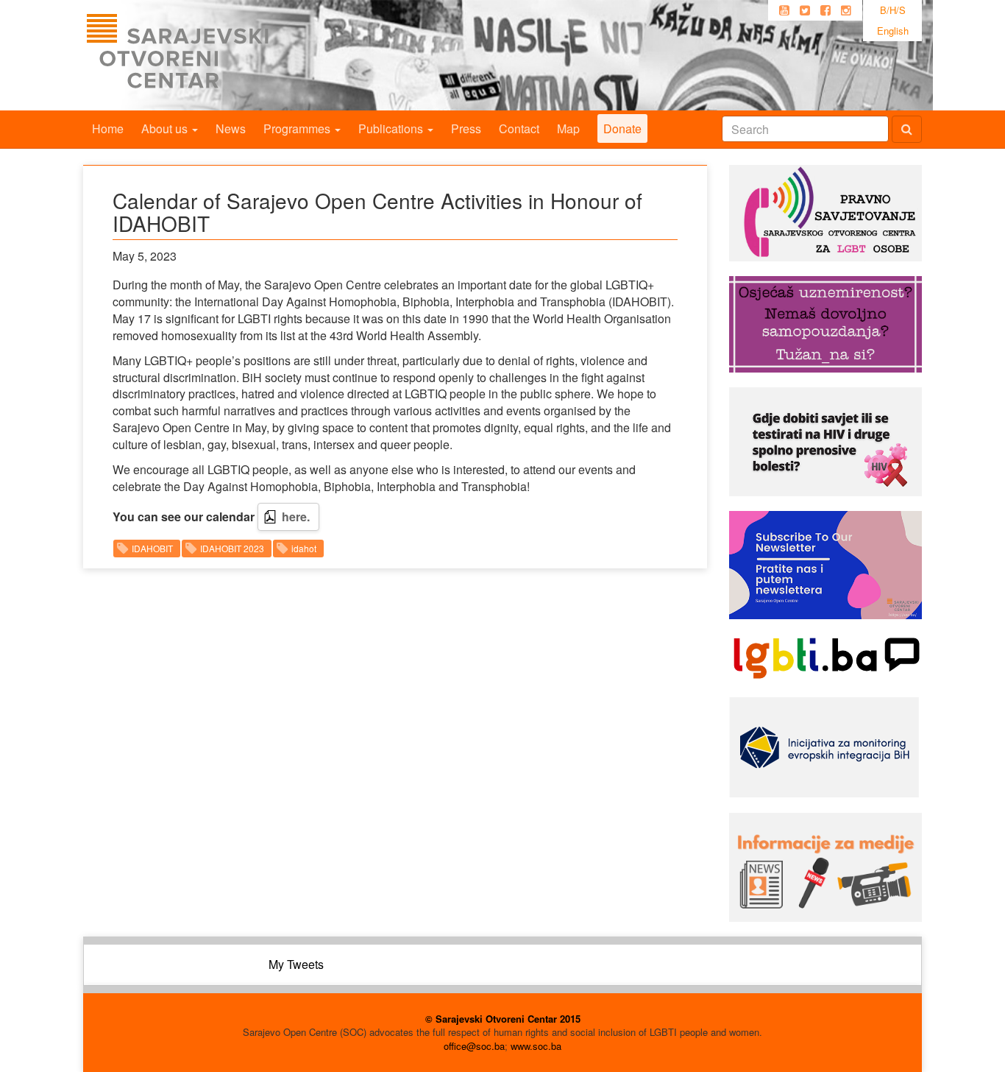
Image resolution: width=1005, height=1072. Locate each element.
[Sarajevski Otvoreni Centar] (207, 55)
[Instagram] (846, 10)
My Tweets (296, 964)
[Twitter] (805, 10)
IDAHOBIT (152, 548)
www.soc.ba (536, 1046)
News (231, 128)
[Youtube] (784, 10)
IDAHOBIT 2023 (232, 548)
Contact (519, 128)
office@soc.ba (474, 1046)
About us (166, 128)
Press (466, 128)
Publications (392, 128)
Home (108, 128)
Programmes (298, 128)
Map (568, 128)
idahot (303, 548)
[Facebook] (825, 10)
